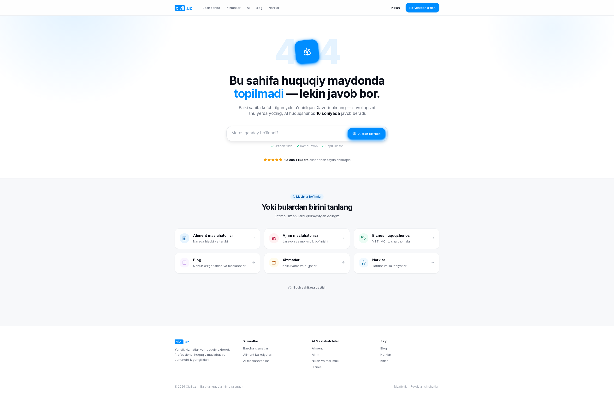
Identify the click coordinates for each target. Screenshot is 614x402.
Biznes (317, 367)
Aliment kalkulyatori (257, 354)
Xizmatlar (233, 8)
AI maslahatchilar (256, 361)
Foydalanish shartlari (425, 386)
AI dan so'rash (369, 134)
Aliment (317, 348)
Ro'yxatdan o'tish (422, 8)
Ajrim (315, 354)
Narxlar (274, 8)
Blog (259, 8)
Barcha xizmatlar (255, 348)
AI (248, 8)
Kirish (395, 8)
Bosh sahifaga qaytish (310, 287)
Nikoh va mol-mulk (325, 361)
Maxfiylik (400, 386)
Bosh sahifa (211, 8)
